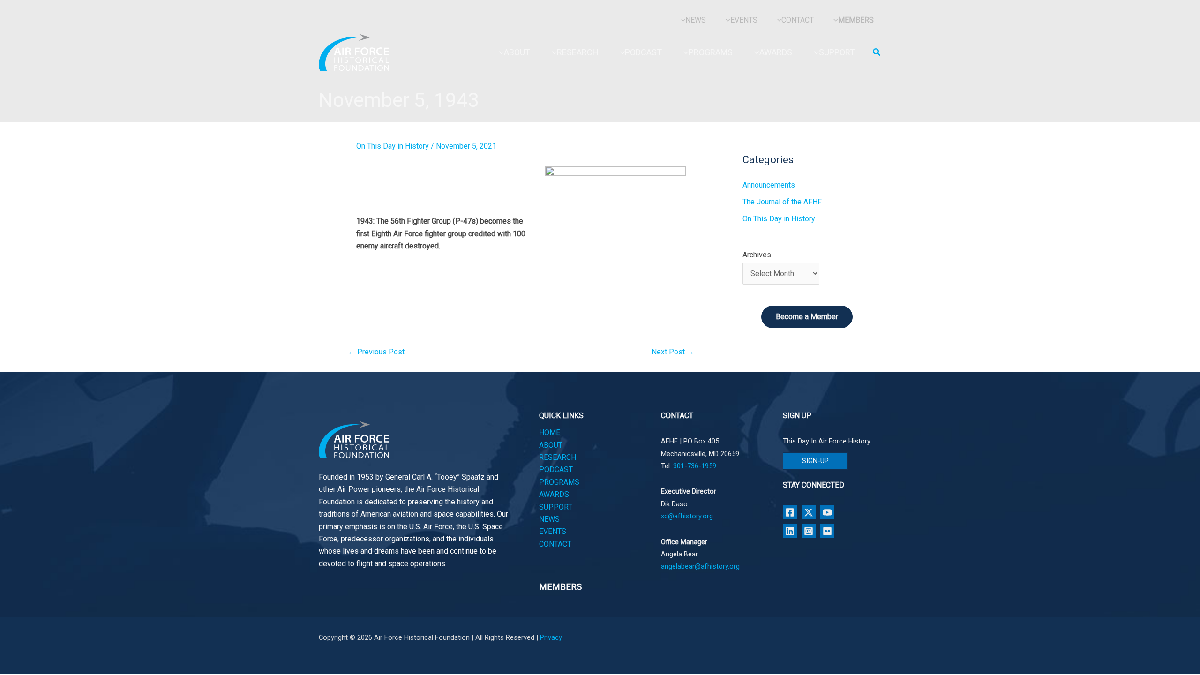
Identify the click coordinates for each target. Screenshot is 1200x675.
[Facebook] (790, 512)
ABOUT (550, 445)
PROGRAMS (559, 482)
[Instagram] (809, 531)
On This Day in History (392, 146)
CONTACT (555, 544)
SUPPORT (555, 506)
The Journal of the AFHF (782, 201)
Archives (756, 254)
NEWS (549, 519)
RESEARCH (557, 457)
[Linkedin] (790, 531)
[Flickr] (827, 531)
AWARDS (554, 494)
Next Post (673, 351)
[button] (877, 52)
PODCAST (556, 469)
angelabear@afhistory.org (700, 566)
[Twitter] (809, 512)
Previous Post (376, 351)
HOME (549, 432)
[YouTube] (827, 512)
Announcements (768, 184)
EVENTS (552, 531)
